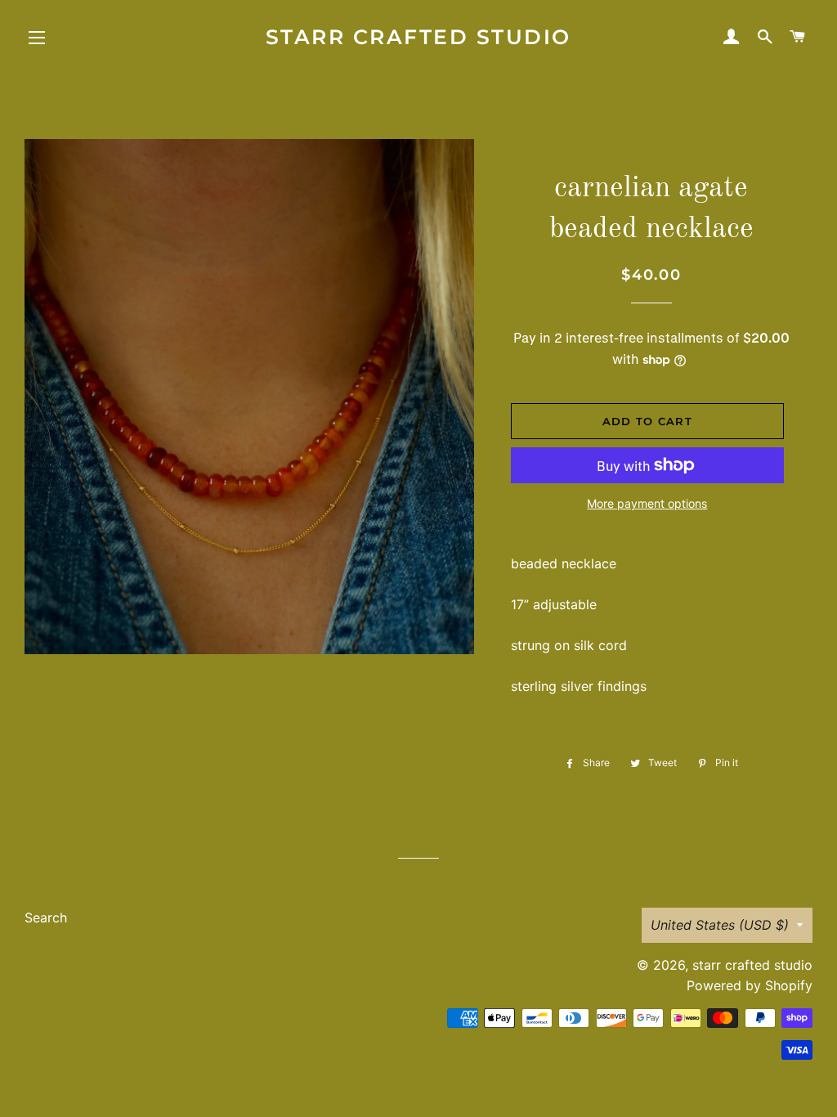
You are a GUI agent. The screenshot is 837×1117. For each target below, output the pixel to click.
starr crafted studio (418, 37)
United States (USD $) (720, 925)
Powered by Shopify (749, 985)
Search (46, 917)
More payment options (647, 503)
